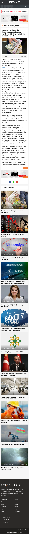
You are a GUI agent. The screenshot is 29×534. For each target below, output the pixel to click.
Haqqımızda (17, 511)
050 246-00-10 (6, 519)
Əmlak (16, 506)
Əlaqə (16, 509)
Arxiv (2, 511)
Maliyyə (16, 499)
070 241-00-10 (6, 517)
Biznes (2, 501)
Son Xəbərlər (4, 499)
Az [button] (26, 6)
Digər (2, 509)
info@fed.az (6, 522)
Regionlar (3, 506)
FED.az (4, 68)
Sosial (2, 504)
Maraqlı (16, 504)
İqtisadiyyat (17, 501)
